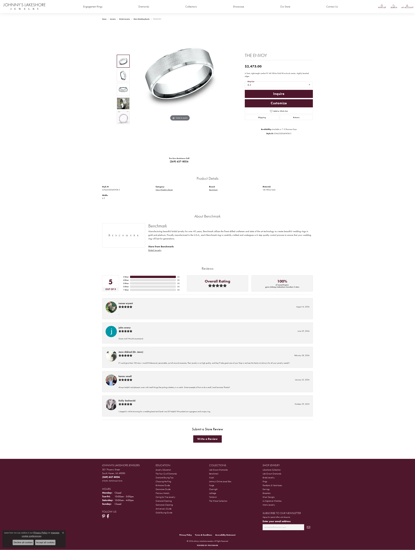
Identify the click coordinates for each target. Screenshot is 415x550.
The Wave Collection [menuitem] (218, 500)
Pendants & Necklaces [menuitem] (272, 485)
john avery (125, 327)
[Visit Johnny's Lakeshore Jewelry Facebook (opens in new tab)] (108, 516)
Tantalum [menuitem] (213, 497)
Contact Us (332, 6)
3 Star (126, 283)
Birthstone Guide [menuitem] (163, 485)
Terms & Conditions (203, 535)
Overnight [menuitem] (213, 489)
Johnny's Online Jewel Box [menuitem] (220, 481)
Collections (191, 6)
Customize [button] (279, 103)
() (178, 277)
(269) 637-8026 (179, 161)
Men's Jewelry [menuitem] (269, 504)
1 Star (126, 290)
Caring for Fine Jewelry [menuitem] (165, 497)
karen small (125, 376)
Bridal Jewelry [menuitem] (269, 477)
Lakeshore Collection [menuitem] (272, 469)
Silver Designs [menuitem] (269, 497)
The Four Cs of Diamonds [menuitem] (166, 473)
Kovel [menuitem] (211, 477)
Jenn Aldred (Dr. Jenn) (131, 352)
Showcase (238, 6)
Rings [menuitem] (265, 481)
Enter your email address (277, 521)
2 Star (126, 286)
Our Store (285, 6)
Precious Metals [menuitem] (162, 493)
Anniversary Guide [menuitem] (164, 508)
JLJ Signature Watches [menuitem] (272, 500)
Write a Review (207, 439)
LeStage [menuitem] (212, 493)
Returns (296, 117)
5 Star (126, 277)
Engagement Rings (92, 6)
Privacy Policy (185, 535)
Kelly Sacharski (127, 400)
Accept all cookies (45, 542)
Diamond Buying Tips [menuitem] (164, 477)
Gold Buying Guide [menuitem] (164, 512)
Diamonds (143, 6)
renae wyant (126, 303)
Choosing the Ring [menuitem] (163, 481)
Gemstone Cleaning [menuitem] (164, 504)
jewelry (113, 19)
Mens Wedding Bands (141, 19)
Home (104, 19)
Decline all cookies (23, 542)
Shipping (262, 117)
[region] (180, 89)
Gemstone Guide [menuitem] (163, 489)
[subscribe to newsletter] (308, 527)
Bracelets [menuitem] (267, 493)
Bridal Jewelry (124, 19)
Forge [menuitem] (211, 485)
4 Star (126, 280)
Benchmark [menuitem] (214, 473)
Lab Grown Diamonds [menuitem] (218, 469)
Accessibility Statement (225, 535)
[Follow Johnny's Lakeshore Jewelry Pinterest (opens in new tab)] (103, 516)
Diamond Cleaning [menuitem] (164, 500)
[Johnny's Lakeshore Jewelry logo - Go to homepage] (24, 6)
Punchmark (213, 545)
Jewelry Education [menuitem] (163, 469)
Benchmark (213, 189)
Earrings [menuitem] (266, 489)
